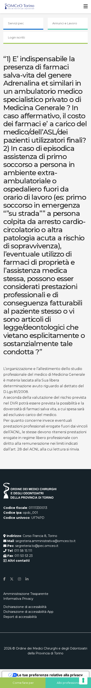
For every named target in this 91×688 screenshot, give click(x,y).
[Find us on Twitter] (11, 579)
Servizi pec (16, 23)
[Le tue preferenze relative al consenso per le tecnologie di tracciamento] (83, 680)
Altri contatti (18, 561)
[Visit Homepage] (19, 6)
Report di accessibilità (20, 617)
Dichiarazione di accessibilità (24, 607)
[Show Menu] (85, 6)
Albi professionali (69, 682)
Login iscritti (16, 37)
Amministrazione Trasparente (25, 594)
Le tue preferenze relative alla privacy (50, 675)
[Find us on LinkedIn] (26, 579)
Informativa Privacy (18, 599)
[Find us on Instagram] (19, 579)
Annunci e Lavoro (64, 23)
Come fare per (23, 682)
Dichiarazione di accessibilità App (28, 612)
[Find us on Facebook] (4, 579)
